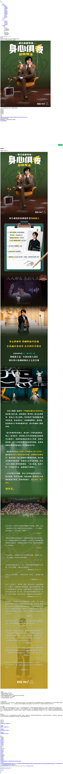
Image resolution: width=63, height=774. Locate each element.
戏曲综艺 (5, 12)
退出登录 (5, 24)
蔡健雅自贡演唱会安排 (50, 763)
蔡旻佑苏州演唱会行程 (34, 763)
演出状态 (2, 740)
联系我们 (5, 761)
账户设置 (5, 23)
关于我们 (2, 761)
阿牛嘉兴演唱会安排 (12, 764)
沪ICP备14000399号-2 (30, 765)
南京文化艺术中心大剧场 (4, 117)
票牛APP (1, 722)
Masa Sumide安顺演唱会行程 (18, 763)
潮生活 (5, 15)
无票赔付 (2, 757)
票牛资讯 (13, 761)
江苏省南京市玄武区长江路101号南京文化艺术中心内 (18, 117)
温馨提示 (5, 120)
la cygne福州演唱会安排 (58, 763)
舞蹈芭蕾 (5, 13)
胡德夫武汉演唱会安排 (42, 763)
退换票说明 (2, 755)
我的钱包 (5, 22)
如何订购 (2, 741)
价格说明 (2, 742)
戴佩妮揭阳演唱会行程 (27, 763)
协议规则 (16, 761)
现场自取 (2, 750)
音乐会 (5, 9)
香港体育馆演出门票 (9, 763)
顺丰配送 (2, 751)
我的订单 (5, 21)
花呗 (1, 747)
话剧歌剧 (5, 8)
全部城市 (9, 761)
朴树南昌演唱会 (3, 763)
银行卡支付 (2, 748)
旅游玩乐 (5, 16)
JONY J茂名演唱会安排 (4, 764)
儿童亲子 (5, 14)
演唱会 (5, 6)
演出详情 (2, 120)
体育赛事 (5, 7)
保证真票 (2, 758)
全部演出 (4, 5)
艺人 (7, 761)
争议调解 (19, 761)
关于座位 (2, 743)
